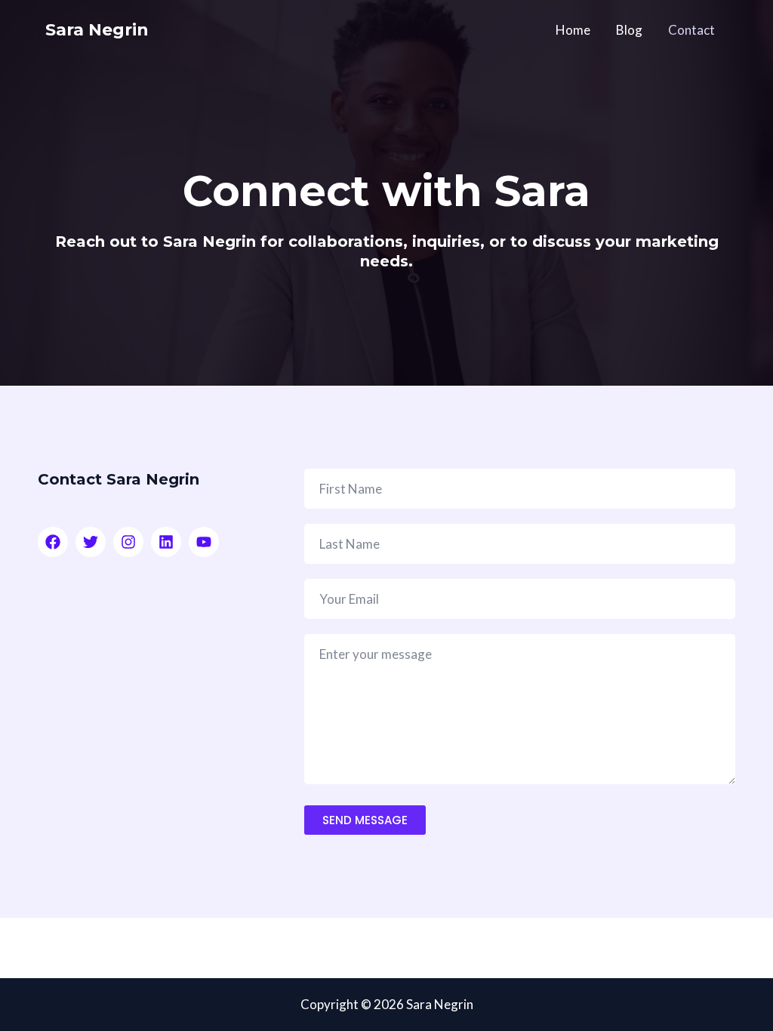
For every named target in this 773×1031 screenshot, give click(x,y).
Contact (691, 30)
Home (573, 30)
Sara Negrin (97, 30)
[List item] (53, 542)
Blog (629, 30)
